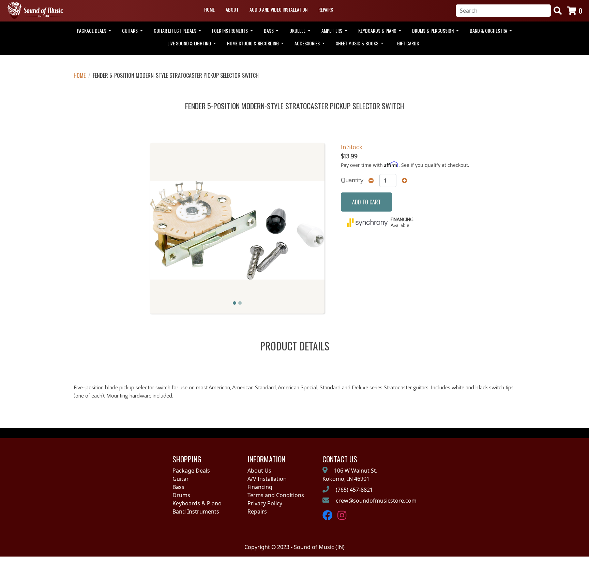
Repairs (325, 9)
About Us (259, 470)
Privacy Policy (264, 503)
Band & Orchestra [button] (489, 30)
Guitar (180, 478)
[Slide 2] (240, 303)
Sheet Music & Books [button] (357, 43)
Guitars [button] (130, 30)
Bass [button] (269, 30)
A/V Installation (267, 478)
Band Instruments (195, 511)
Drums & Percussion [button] (433, 30)
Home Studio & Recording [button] (253, 43)
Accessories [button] (307, 43)
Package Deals (191, 470)
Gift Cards (408, 43)
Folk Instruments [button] (230, 30)
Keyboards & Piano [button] (377, 30)
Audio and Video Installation (278, 9)
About (232, 9)
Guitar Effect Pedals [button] (175, 30)
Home (209, 9)
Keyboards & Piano (197, 503)
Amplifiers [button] (332, 30)
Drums (181, 495)
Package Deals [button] (92, 30)
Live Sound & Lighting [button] (189, 43)
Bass (178, 487)
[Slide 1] (234, 303)
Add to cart (366, 202)
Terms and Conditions (275, 495)
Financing (259, 487)
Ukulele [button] (297, 30)
